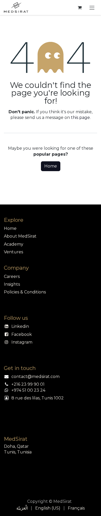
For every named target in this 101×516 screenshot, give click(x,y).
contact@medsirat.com (35, 376)
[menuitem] (22, 508)
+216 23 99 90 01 (28, 384)
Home (50, 166)
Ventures (13, 251)
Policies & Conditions (25, 292)
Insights (12, 284)
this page (80, 117)
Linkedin (20, 326)
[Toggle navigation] (92, 7)
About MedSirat (20, 236)
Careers (12, 276)
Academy (13, 244)
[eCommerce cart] (79, 7)
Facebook (21, 334)
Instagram (21, 342)
